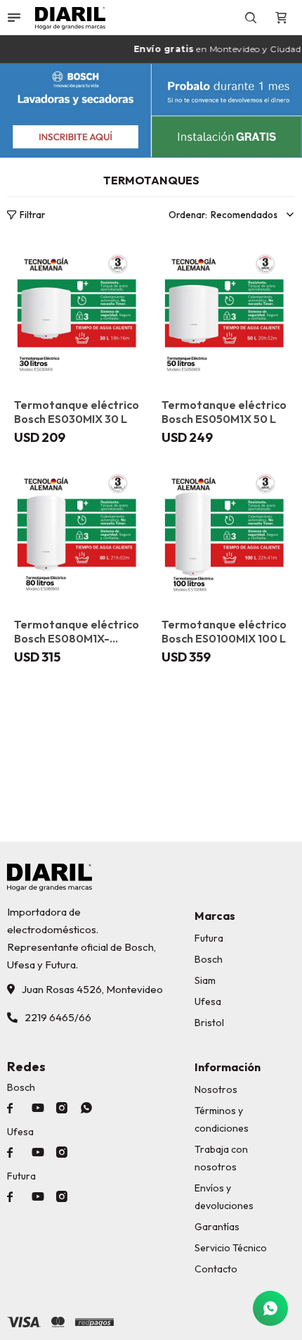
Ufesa (208, 1001)
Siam (205, 980)
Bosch (209, 959)
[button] (252, 17)
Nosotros (216, 1089)
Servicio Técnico (231, 1247)
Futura (209, 938)
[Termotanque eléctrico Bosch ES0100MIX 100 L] (225, 532)
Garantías (217, 1226)
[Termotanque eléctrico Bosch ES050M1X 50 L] (225, 313)
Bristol (209, 1022)
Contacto (216, 1269)
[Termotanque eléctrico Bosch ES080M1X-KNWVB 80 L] (77, 532)
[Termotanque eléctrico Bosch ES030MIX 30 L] (77, 313)
